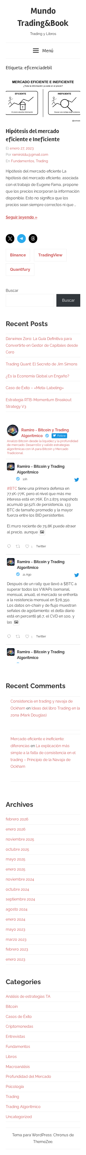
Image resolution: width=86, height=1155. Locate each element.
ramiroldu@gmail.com (30, 154)
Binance (18, 255)
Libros (11, 1056)
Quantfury (20, 269)
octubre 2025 (17, 849)
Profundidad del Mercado (28, 1076)
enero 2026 (16, 829)
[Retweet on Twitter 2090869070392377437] (19, 637)
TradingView (50, 255)
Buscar (12, 290)
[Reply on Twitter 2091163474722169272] (10, 547)
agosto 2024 (16, 909)
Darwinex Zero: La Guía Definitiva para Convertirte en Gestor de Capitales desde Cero (42, 345)
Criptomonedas (19, 1026)
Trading (42, 161)
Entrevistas (15, 1036)
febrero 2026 (17, 819)
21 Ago (27, 574)
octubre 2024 (17, 889)
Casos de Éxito (19, 1016)
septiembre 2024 (20, 899)
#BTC (12, 488)
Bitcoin (12, 1006)
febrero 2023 (17, 949)
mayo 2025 (15, 859)
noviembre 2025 (20, 839)
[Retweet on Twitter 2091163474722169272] (19, 547)
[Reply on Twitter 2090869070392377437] (10, 637)
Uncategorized (19, 1117)
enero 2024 (15, 919)
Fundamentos (22, 161)
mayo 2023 (15, 929)
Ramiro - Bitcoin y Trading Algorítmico (40, 469)
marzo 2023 (16, 939)
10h (25, 479)
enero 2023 (15, 959)
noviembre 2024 (20, 879)
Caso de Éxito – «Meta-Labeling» (35, 388)
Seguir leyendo (20, 217)
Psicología (15, 1086)
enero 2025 (15, 869)
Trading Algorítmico (23, 1106)
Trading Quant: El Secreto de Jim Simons (41, 364)
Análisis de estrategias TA (28, 996)
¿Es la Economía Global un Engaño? (37, 376)
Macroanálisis (18, 1066)
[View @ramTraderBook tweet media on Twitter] (42, 532)
